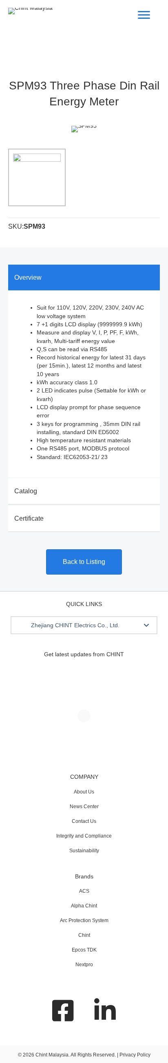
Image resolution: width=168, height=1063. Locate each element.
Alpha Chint (84, 906)
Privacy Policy (134, 1055)
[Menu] (144, 15)
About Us (84, 792)
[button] (146, 625)
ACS (84, 891)
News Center (84, 806)
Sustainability (84, 851)
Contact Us (84, 821)
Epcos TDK (84, 950)
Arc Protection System (84, 920)
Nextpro (84, 964)
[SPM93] (37, 177)
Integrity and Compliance (84, 836)
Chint (84, 935)
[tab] (84, 277)
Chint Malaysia (52, 1055)
